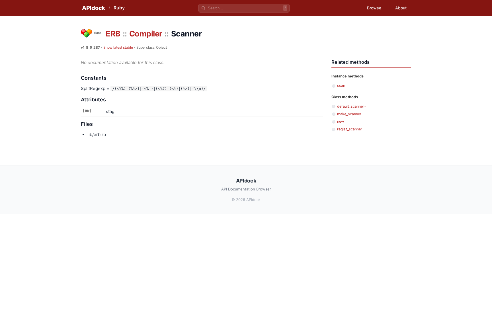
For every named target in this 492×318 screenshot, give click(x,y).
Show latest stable (118, 47)
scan (341, 85)
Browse (374, 7)
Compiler (145, 33)
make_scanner (349, 114)
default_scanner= (351, 106)
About (401, 7)
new (340, 121)
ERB (113, 33)
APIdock (93, 8)
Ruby (119, 8)
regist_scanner (349, 129)
